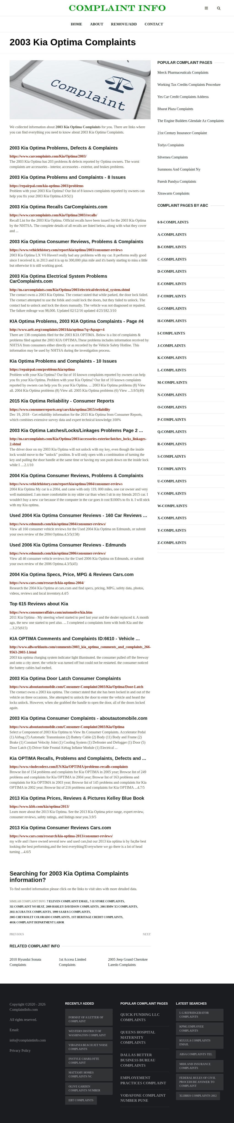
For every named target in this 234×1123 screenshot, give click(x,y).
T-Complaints (171, 469)
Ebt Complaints (81, 1100)
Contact (154, 24)
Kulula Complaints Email (194, 1042)
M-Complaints (172, 382)
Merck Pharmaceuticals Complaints (182, 72)
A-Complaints (171, 235)
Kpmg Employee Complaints (191, 1028)
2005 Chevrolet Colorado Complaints (40, 917)
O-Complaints (171, 407)
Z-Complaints (171, 543)
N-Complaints (171, 395)
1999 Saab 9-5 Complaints (71, 912)
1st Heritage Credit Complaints (96, 917)
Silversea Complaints (172, 157)
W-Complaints (172, 506)
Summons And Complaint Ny (178, 169)
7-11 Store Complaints (107, 901)
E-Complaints (171, 284)
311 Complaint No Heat (27, 906)
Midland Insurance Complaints (195, 1066)
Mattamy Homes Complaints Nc (81, 1074)
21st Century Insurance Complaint (182, 133)
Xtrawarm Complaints (173, 193)
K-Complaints (171, 358)
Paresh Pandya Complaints (176, 181)
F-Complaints (171, 296)
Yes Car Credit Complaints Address (183, 97)
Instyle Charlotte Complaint (84, 1060)
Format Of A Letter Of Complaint (86, 1019)
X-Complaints (171, 518)
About (96, 24)
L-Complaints (171, 370)
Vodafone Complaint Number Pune (143, 1098)
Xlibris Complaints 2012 (198, 1095)
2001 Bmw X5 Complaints (118, 906)
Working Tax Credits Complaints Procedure (189, 85)
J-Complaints (171, 346)
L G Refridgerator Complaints (194, 1014)
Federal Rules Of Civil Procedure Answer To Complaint (197, 1081)
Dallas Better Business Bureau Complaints (137, 1060)
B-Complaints (171, 247)
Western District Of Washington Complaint (87, 1033)
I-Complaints (171, 333)
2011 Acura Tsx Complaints (30, 912)
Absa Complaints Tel (195, 1054)
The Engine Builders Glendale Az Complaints (190, 121)
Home (76, 24)
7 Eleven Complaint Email (67, 901)
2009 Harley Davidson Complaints (72, 906)
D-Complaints (171, 271)
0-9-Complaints (173, 222)
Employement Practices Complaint (143, 1080)
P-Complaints (171, 419)
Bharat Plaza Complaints (175, 109)
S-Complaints (171, 456)
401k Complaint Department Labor (37, 922)
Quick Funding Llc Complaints (140, 1017)
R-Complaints (171, 444)
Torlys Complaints (170, 145)
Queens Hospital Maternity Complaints (137, 1037)
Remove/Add (124, 24)
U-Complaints (171, 481)
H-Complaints (171, 321)
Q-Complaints (171, 432)
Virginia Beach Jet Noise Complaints (88, 1047)
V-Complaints (171, 493)
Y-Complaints (171, 530)
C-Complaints (171, 259)
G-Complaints (171, 308)
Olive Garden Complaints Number (84, 1088)
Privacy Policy (20, 1050)
